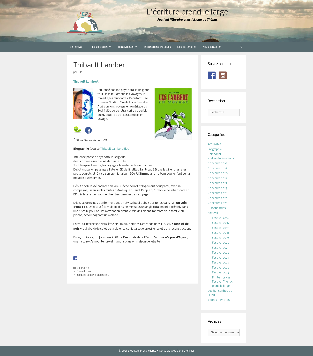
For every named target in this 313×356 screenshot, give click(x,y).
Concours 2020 (218, 173)
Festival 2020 (220, 242)
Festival (213, 213)
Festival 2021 (220, 247)
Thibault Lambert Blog (114, 148)
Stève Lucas (84, 271)
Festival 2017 (220, 228)
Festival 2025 (220, 267)
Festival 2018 (220, 233)
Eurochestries (217, 208)
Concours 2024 (217, 193)
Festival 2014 (220, 218)
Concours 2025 (217, 198)
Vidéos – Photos (219, 300)
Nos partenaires (186, 47)
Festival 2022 (220, 252)
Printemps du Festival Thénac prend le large (222, 282)
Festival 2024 (220, 262)
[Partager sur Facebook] (75, 258)
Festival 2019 (220, 238)
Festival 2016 (220, 223)
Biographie (83, 268)
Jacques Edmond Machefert (93, 275)
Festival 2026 (220, 272)
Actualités (214, 144)
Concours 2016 (217, 163)
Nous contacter (212, 47)
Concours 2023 (217, 188)
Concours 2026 (217, 203)
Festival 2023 (220, 257)
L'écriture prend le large (187, 12)
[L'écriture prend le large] (86, 23)
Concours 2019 (217, 168)
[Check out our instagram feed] (223, 75)
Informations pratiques (157, 47)
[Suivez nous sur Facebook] (212, 75)
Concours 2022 (217, 183)
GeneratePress (185, 350)
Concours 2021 (217, 178)
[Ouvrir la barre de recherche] (241, 47)
